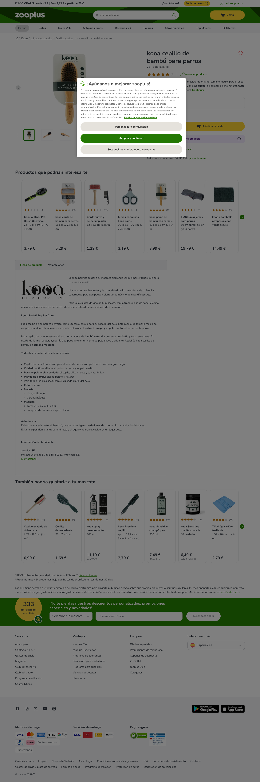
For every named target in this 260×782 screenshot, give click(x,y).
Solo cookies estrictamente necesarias (131, 149)
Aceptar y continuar (131, 138)
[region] (131, 117)
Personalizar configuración (131, 127)
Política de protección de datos (140, 117)
